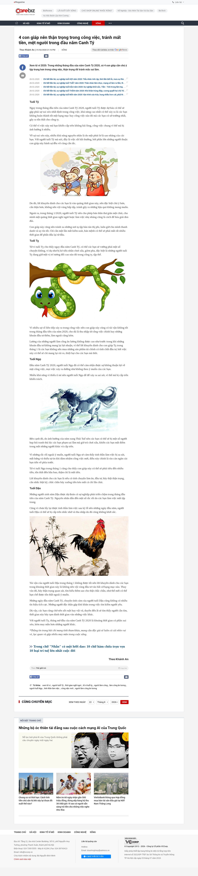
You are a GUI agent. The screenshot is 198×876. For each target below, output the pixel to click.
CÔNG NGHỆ (82, 23)
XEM (124, 702)
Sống (64, 50)
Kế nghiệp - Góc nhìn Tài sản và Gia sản (135, 11)
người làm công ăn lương (86, 688)
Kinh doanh (64, 832)
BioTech (162, 11)
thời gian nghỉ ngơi (73, 685)
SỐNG (98, 23)
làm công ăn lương (117, 685)
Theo (79, 668)
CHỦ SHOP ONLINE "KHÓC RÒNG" (97, 11)
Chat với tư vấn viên (94, 856)
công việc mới (67, 688)
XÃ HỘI (26, 23)
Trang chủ (20, 832)
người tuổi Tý (58, 685)
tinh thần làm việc (52, 688)
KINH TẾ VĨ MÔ (43, 23)
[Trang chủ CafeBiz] (16, 23)
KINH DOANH (64, 23)
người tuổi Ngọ (36, 688)
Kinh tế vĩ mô (47, 832)
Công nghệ (80, 832)
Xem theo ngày (77, 702)
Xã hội (32, 832)
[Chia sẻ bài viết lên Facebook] (22, 67)
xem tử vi (46, 685)
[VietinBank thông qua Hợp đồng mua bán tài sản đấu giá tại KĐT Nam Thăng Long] (111, 783)
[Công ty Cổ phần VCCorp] (132, 841)
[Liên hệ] (46, 56)
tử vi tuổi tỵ (88, 685)
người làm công (101, 685)
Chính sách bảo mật (22, 859)
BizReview (47, 11)
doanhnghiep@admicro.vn (98, 850)
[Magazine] (19, 2)
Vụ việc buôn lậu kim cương (56, 16)
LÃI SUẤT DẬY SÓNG (67, 11)
